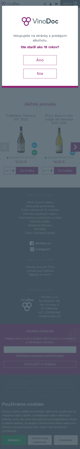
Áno (40, 60)
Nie (40, 73)
